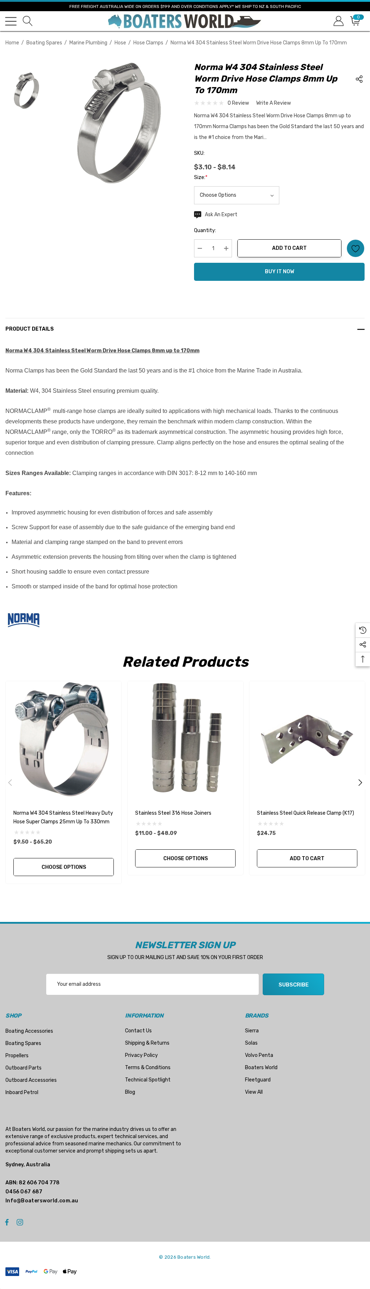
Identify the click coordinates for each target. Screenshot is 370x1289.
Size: (200, 177)
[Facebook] (7, 1222)
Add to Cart (289, 248)
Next (360, 782)
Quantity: (205, 230)
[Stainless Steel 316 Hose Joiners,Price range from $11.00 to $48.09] (185, 739)
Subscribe (294, 984)
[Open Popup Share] (359, 79)
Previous (10, 782)
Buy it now (279, 272)
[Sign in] (338, 21)
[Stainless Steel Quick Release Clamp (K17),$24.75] (307, 739)
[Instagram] (21, 1222)
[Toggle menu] (11, 21)
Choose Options (64, 867)
